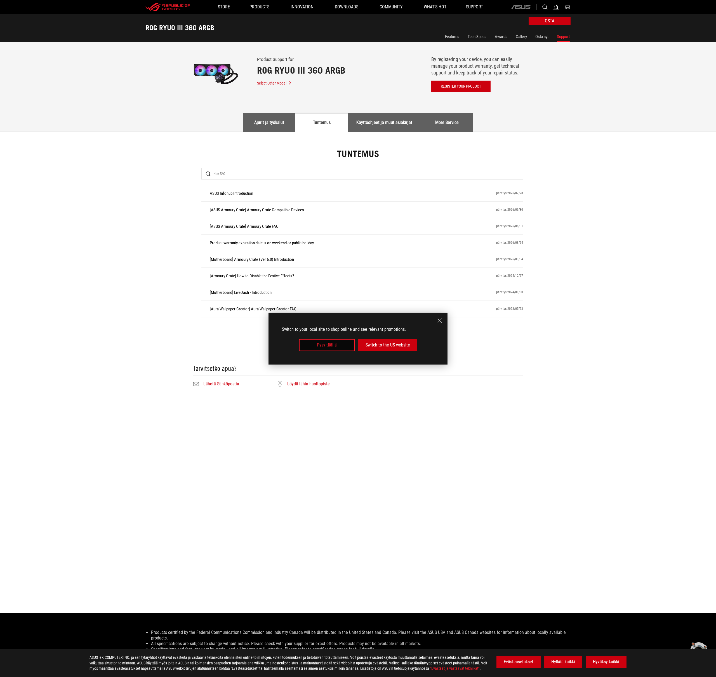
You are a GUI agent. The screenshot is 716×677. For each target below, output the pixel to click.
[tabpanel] (358, 269)
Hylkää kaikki (563, 661)
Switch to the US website (388, 345)
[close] (439, 320)
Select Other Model (271, 83)
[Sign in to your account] (556, 7)
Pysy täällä (327, 345)
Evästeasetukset (518, 661)
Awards (501, 36)
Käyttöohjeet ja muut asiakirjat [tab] (384, 122)
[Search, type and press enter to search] (544, 7)
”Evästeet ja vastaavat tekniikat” (455, 668)
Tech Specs (477, 36)
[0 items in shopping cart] (567, 7)
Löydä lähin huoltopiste (308, 383)
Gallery (521, 36)
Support (563, 36)
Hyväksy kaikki (606, 661)
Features (452, 36)
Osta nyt (541, 36)
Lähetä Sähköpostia (221, 383)
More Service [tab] (447, 122)
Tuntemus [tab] (322, 122)
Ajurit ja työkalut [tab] (269, 122)
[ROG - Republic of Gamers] (167, 7)
